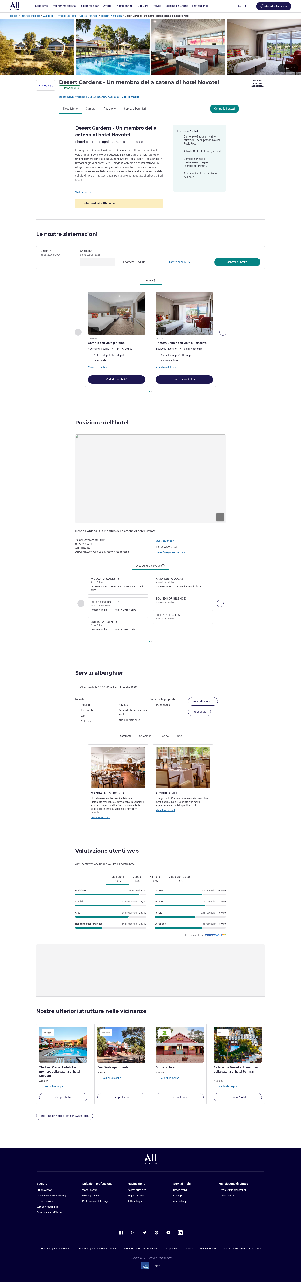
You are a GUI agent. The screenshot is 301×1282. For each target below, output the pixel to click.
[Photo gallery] (150, 47)
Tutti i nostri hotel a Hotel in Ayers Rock (65, 1115)
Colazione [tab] (145, 736)
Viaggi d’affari (89, 1190)
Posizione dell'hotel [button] (102, 422)
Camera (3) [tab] (150, 280)
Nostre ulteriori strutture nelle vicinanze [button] (91, 1011)
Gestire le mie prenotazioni (233, 1190)
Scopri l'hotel (63, 1097)
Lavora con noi (45, 1201)
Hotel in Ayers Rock (111, 15)
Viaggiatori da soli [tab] (180, 879)
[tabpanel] (150, 341)
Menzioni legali (208, 1248)
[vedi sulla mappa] (150, 478)
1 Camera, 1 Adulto (134, 262)
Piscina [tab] (164, 736)
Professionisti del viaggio (95, 1201)
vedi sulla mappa (53, 1086)
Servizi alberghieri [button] (100, 673)
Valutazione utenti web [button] (107, 851)
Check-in (51, 252)
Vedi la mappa (131, 96)
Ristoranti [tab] (125, 736)
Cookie (189, 1248)
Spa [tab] (179, 736)
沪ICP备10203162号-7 (161, 1257)
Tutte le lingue (135, 1201)
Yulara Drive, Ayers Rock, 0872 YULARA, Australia (89, 96)
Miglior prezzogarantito (257, 83)
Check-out (90, 252)
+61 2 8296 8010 (166, 541)
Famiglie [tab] (155, 879)
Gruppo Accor (44, 1190)
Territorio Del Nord (66, 15)
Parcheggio (199, 711)
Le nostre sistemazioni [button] (67, 234)
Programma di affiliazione (50, 1212)
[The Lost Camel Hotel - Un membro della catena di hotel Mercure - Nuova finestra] (63, 1045)
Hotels (13, 15)
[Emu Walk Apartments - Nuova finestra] (121, 1045)
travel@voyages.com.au (170, 552)
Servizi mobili (180, 1190)
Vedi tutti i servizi (202, 701)
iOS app (177, 1195)
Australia (48, 15)
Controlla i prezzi (224, 108)
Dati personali (172, 1248)
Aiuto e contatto (227, 1195)
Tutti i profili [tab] (117, 879)
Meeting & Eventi (91, 1195)
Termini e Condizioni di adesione (141, 1248)
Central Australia (88, 15)
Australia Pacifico (30, 15)
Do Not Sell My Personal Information (241, 1248)
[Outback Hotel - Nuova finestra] (180, 1045)
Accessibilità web (137, 1190)
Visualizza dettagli (100, 817)
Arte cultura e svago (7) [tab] (150, 565)
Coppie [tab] (137, 879)
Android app (180, 1201)
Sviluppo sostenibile (47, 1206)
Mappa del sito (136, 1195)
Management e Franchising (51, 1195)
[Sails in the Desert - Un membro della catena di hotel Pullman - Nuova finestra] (238, 1045)
